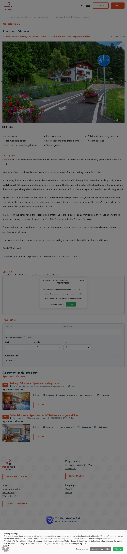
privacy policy (82, 543)
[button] (5, 548)
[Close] (8, 546)
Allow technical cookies (101, 549)
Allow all (118, 549)
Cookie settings (82, 549)
